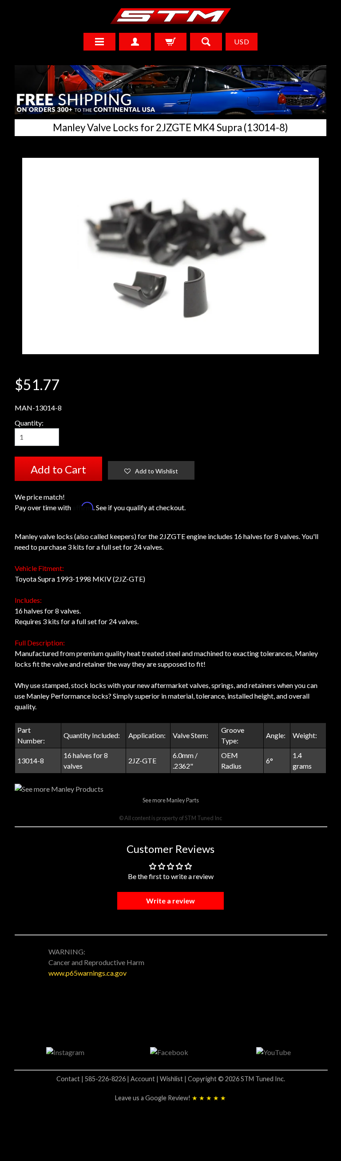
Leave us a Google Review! (170, 1098)
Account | (145, 1079)
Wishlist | (174, 1079)
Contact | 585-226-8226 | (93, 1079)
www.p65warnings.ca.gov (87, 973)
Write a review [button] (170, 900)
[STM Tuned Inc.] (171, 16)
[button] (151, 470)
